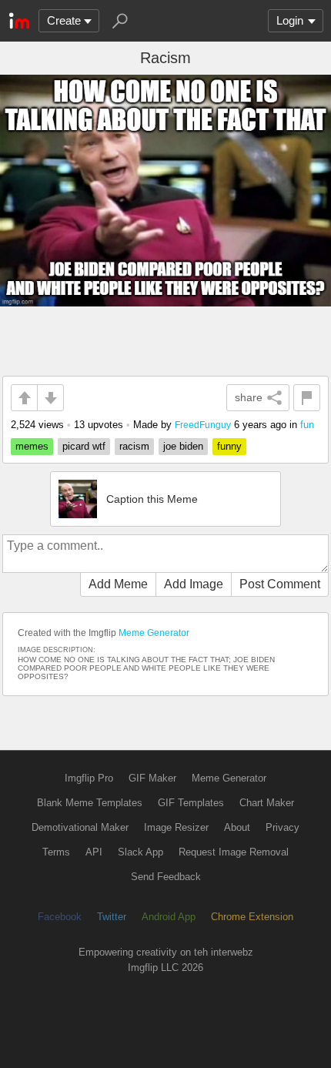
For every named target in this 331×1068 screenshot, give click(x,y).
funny (229, 446)
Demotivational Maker (80, 827)
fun (307, 424)
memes (31, 446)
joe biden (183, 446)
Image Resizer (176, 827)
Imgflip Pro (89, 778)
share (248, 397)
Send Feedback (166, 876)
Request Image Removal (234, 852)
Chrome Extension (252, 916)
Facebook (60, 916)
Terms (56, 852)
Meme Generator (154, 633)
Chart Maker (266, 803)
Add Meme (118, 584)
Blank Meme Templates (89, 803)
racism (134, 446)
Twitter (111, 916)
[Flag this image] (306, 397)
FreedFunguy (203, 425)
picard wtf (83, 446)
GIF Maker (152, 778)
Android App (169, 916)
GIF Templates (191, 803)
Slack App (140, 852)
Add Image (193, 584)
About (237, 827)
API (93, 852)
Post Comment (279, 584)
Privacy (282, 827)
